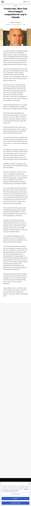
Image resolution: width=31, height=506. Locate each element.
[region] (15, 494)
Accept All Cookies (15, 503)
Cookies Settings (15, 494)
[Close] (29, 484)
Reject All (15, 498)
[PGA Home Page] (2, 1)
